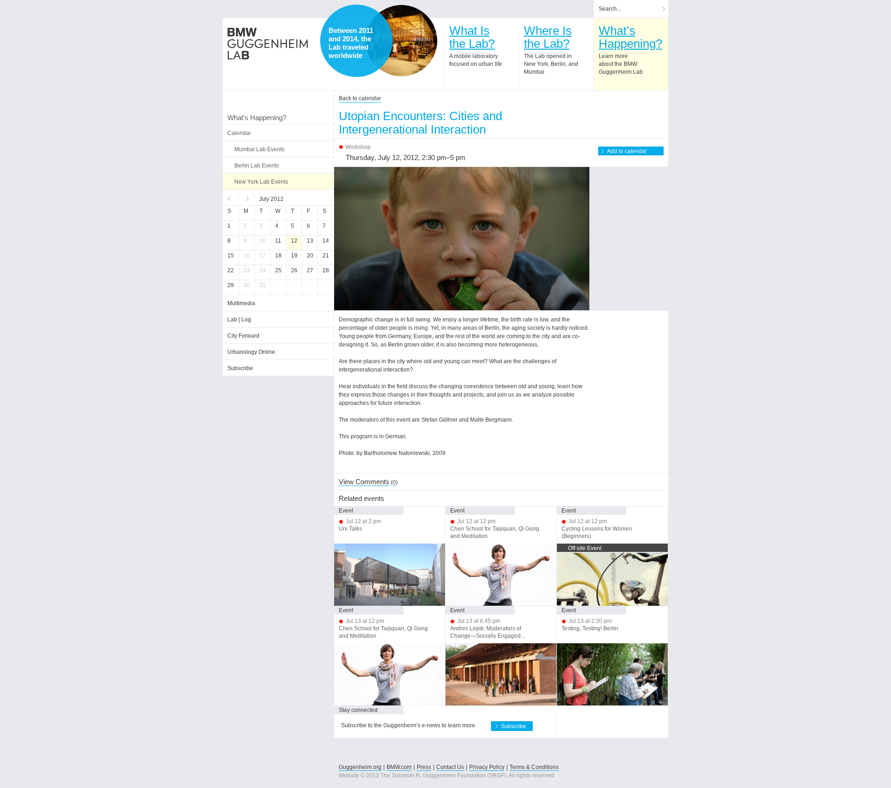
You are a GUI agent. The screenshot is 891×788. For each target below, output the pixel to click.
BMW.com (399, 767)
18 (278, 255)
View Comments (364, 482)
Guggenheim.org (360, 767)
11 (278, 240)
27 (310, 270)
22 (230, 270)
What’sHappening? (630, 37)
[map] (401, 41)
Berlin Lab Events (256, 165)
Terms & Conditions (534, 767)
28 (326, 270)
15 (230, 255)
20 (310, 255)
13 (310, 240)
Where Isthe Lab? (548, 37)
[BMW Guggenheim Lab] (267, 43)
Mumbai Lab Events (259, 149)
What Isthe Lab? (472, 37)
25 (278, 270)
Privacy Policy (486, 767)
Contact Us (450, 767)
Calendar (239, 133)
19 (294, 255)
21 (326, 255)
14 (326, 240)
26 (294, 270)
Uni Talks (350, 528)
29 (230, 285)
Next (246, 197)
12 (294, 240)
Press (424, 767)
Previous (231, 197)
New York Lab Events (261, 182)
